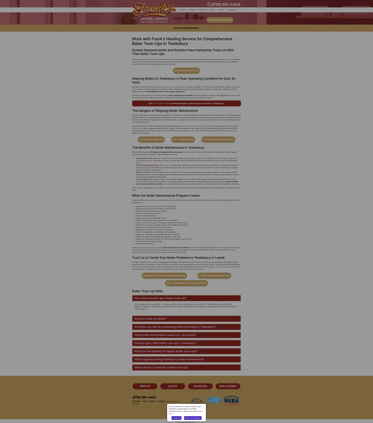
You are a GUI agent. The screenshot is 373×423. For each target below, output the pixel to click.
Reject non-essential (192, 418)
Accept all (176, 418)
